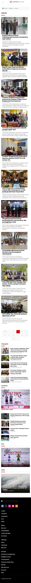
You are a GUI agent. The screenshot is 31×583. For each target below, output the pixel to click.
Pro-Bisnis (4, 536)
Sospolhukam (5, 530)
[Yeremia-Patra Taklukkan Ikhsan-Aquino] (5, 430)
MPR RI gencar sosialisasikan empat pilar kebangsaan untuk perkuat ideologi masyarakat (13, 190)
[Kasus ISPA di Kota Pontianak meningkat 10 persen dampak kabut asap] (5, 365)
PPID (2, 572)
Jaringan (3, 551)
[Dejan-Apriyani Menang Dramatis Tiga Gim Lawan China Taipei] (15, 399)
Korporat (3, 570)
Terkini (3, 511)
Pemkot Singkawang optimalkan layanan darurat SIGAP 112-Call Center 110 (14, 158)
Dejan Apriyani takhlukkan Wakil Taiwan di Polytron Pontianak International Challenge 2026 (19, 350)
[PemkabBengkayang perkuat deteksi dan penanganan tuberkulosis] (14, 240)
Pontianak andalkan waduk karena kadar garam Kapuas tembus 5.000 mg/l (18, 372)
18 (22, 335)
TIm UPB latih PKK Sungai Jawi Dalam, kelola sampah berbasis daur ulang (14, 284)
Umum (16, 8)
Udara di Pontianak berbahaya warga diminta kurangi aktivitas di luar (19, 379)
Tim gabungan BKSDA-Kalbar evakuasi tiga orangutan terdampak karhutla (18, 357)
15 (9, 335)
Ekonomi (3, 528)
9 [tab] (23, 494)
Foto (2, 444)
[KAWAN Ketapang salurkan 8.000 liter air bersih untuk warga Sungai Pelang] (5, 423)
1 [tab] (11, 468)
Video (3, 470)
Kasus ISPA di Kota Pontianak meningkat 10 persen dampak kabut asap (18, 364)
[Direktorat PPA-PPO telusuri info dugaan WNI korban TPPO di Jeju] (5, 416)
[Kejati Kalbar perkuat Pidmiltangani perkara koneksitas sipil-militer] (14, 25)
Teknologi (4, 545)
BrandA (3, 564)
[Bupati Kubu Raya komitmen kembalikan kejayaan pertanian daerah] (14, 57)
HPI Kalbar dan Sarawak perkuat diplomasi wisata (14, 315)
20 (13, 339)
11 (18, 331)
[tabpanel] (15, 457)
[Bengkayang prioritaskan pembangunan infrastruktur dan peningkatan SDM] (14, 209)
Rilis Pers (3, 547)
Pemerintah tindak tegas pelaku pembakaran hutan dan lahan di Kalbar (15, 487)
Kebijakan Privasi (6, 557)
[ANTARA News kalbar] (16, 1)
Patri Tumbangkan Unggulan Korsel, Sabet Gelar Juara (13, 463)
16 (13, 335)
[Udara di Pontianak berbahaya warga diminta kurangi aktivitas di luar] (5, 379)
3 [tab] (15, 468)
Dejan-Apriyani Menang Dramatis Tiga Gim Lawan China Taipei (14, 408)
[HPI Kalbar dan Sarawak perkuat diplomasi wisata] (14, 304)
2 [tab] (13, 468)
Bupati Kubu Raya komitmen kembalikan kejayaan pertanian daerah (14, 69)
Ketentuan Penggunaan (8, 554)
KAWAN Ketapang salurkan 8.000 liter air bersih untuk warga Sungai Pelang (18, 423)
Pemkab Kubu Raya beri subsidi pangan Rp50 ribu (14, 128)
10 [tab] (25, 494)
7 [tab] (19, 494)
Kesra (2, 542)
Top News (4, 385)
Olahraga (3, 539)
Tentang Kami (5, 559)
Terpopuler (4, 344)
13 (26, 331)
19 (26, 335)
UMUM (4, 13)
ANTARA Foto (5, 567)
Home (5, 8)
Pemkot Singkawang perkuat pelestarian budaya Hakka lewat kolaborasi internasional (14, 99)
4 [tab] (18, 468)
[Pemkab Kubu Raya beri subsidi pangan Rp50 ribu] (14, 118)
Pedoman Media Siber (7, 562)
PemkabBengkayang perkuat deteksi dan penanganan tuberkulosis (13, 252)
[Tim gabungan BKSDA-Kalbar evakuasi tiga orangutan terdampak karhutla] (5, 358)
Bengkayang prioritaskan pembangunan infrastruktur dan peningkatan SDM (14, 220)
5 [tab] (20, 468)
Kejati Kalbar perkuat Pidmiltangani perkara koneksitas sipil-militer (15, 37)
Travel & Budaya (5, 533)
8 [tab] (21, 494)
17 (17, 335)
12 (22, 331)
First (5, 331)
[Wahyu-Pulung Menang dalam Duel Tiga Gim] (5, 438)
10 (13, 331)
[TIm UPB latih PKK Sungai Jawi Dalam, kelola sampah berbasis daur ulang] (14, 272)
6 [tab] (16, 494)
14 (4, 335)
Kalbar (11, 8)
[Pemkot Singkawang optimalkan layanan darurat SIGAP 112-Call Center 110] (14, 146)
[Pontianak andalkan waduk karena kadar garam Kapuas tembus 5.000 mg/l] (5, 372)
